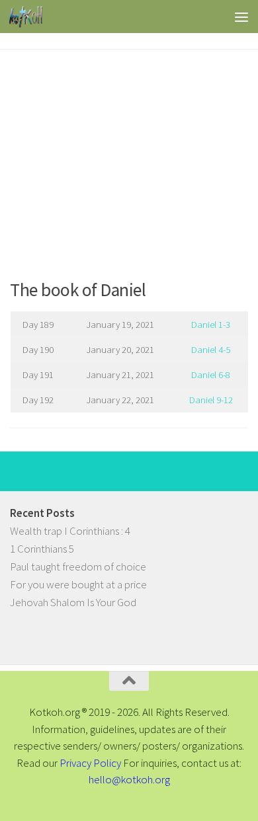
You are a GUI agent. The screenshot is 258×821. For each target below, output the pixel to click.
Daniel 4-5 (210, 349)
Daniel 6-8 (210, 374)
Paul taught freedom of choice (78, 566)
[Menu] (241, 16)
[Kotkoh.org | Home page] (31, 16)
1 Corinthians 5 (42, 548)
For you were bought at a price (78, 584)
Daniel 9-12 (211, 399)
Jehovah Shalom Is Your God (73, 602)
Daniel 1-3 (210, 324)
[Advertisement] (129, 159)
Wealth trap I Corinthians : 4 (70, 531)
